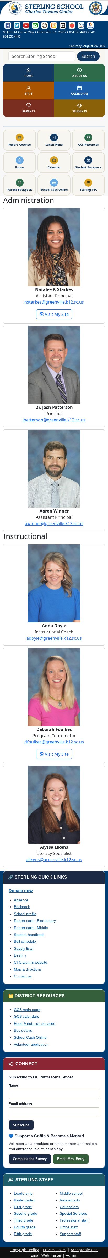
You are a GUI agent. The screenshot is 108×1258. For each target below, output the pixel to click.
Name (13, 1085)
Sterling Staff (34, 1179)
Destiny (20, 955)
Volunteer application (31, 1044)
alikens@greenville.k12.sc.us (54, 859)
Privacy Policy (54, 1249)
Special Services (73, 1213)
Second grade (25, 1213)
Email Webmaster (46, 1255)
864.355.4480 (78, 32)
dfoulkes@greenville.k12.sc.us (54, 742)
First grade (23, 1207)
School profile (25, 914)
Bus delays (23, 1030)
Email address (20, 1104)
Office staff (69, 1227)
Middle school (71, 1193)
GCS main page (27, 1010)
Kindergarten (24, 1200)
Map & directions (28, 969)
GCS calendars (26, 1016)
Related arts (70, 1200)
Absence (21, 900)
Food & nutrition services (34, 1023)
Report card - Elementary (35, 920)
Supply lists (23, 948)
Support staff (70, 1234)
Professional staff (74, 1220)
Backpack (22, 907)
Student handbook (29, 935)
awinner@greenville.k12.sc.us (54, 523)
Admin (71, 1255)
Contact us (23, 976)
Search (88, 56)
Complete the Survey (30, 1159)
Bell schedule (25, 941)
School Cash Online (30, 1037)
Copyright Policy (24, 1249)
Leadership (23, 1193)
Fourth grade (25, 1227)
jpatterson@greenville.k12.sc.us (54, 420)
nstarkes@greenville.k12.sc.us (54, 302)
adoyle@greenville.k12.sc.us (54, 638)
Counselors (69, 1207)
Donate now (21, 891)
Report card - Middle (31, 928)
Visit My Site (58, 314)
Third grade (23, 1220)
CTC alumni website (30, 962)
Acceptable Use (84, 1249)
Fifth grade (23, 1234)
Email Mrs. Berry (70, 1159)
